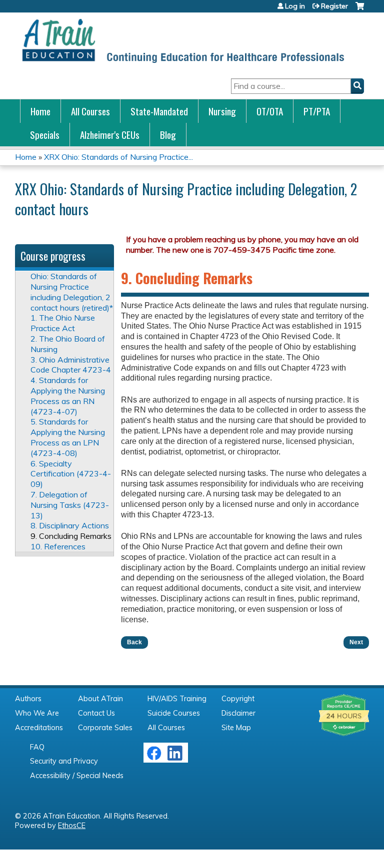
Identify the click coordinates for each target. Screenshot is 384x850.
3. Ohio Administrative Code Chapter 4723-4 (70, 365)
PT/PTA (317, 111)
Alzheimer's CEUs (110, 134)
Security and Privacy (64, 761)
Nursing (222, 111)
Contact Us (96, 713)
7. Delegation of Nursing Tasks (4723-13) (69, 504)
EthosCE (72, 825)
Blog (168, 134)
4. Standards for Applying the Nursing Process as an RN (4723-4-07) (67, 395)
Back (134, 642)
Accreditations (39, 727)
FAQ (37, 747)
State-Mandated (159, 111)
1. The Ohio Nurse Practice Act (62, 323)
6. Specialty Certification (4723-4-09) (70, 473)
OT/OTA (269, 111)
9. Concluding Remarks (71, 536)
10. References (58, 546)
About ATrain (100, 698)
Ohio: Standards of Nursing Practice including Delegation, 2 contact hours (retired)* (71, 291)
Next (356, 642)
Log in (295, 5)
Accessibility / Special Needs (77, 775)
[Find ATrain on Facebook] (154, 758)
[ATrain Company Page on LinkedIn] (176, 758)
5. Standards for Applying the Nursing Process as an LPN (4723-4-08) (67, 437)
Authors (28, 698)
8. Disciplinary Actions (69, 525)
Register (334, 5)
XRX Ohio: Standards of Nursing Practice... (118, 157)
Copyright (238, 698)
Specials (45, 134)
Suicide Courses (174, 713)
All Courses (90, 111)
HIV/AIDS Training (177, 698)
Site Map (236, 727)
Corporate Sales (105, 727)
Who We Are (37, 713)
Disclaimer (239, 713)
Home (40, 111)
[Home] (182, 40)
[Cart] (360, 9)
